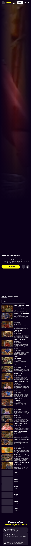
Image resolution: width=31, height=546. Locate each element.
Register (20, 2)
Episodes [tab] (4, 296)
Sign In (25, 2)
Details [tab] (16, 296)
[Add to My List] (23, 267)
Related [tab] (10, 296)
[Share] (27, 267)
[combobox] (13, 301)
